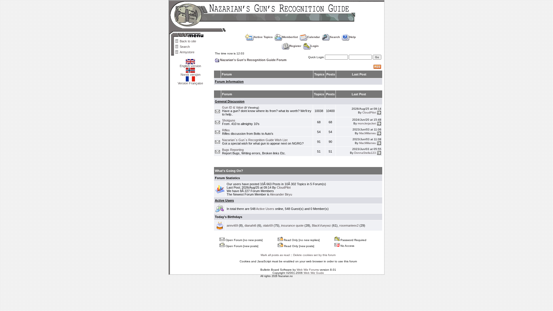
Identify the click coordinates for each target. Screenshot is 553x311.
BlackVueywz (321, 225)
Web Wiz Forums (308, 269)
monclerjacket (367, 123)
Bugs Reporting (233, 149)
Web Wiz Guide (314, 272)
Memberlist (290, 37)
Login (315, 46)
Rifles (226, 130)
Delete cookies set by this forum (314, 255)
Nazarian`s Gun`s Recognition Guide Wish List (254, 140)
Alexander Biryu (281, 194)
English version (190, 66)
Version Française (190, 83)
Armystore (187, 52)
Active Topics (263, 37)
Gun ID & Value (232, 107)
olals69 (268, 225)
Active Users (224, 200)
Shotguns (228, 120)
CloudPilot (369, 112)
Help (352, 37)
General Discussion (230, 101)
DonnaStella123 (365, 152)
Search (185, 46)
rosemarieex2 (349, 225)
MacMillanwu (367, 133)
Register (295, 46)
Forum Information (229, 81)
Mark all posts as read (275, 255)
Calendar (313, 37)
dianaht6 (250, 225)
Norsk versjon (190, 74)
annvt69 (232, 225)
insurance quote (292, 225)
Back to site (188, 41)
